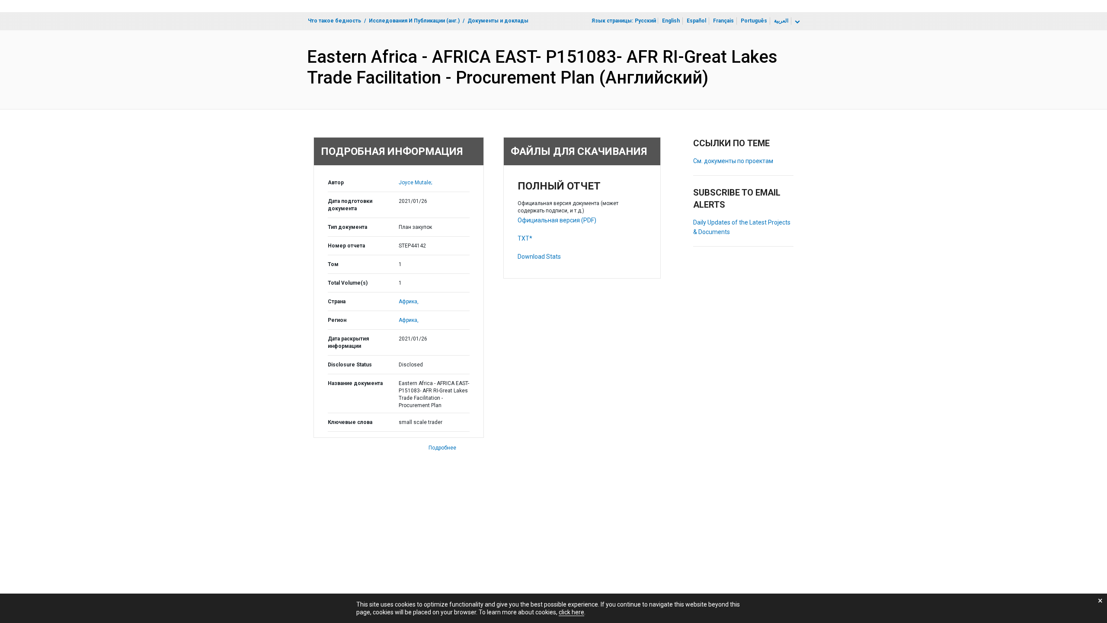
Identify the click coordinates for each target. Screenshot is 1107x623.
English (671, 21)
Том (333, 264)
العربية (781, 21)
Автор (336, 183)
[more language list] (796, 22)
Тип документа (347, 227)
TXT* (525, 238)
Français (723, 21)
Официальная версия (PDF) (557, 220)
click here (571, 612)
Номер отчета (346, 246)
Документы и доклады (497, 21)
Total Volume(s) (348, 283)
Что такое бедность (334, 21)
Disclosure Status (350, 365)
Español (696, 21)
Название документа (355, 383)
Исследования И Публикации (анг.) (414, 21)
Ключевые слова (350, 422)
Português (754, 21)
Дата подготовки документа (350, 205)
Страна (337, 302)
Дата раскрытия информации (348, 342)
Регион (337, 320)
